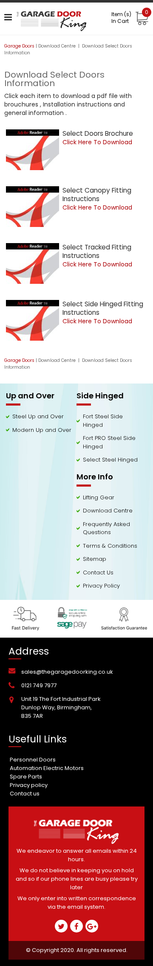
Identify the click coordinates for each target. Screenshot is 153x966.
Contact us (25, 794)
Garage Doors (19, 46)
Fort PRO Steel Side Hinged (109, 442)
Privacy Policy (101, 586)
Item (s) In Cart (129, 18)
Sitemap (94, 559)
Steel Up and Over (38, 416)
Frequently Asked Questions (106, 528)
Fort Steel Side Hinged (103, 420)
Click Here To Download (97, 142)
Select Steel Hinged (110, 460)
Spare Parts (26, 777)
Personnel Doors (33, 760)
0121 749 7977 (39, 685)
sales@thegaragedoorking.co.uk (67, 672)
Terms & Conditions (110, 546)
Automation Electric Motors (47, 768)
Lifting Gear (98, 497)
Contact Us (98, 572)
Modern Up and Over (41, 430)
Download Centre (57, 46)
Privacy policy (29, 785)
